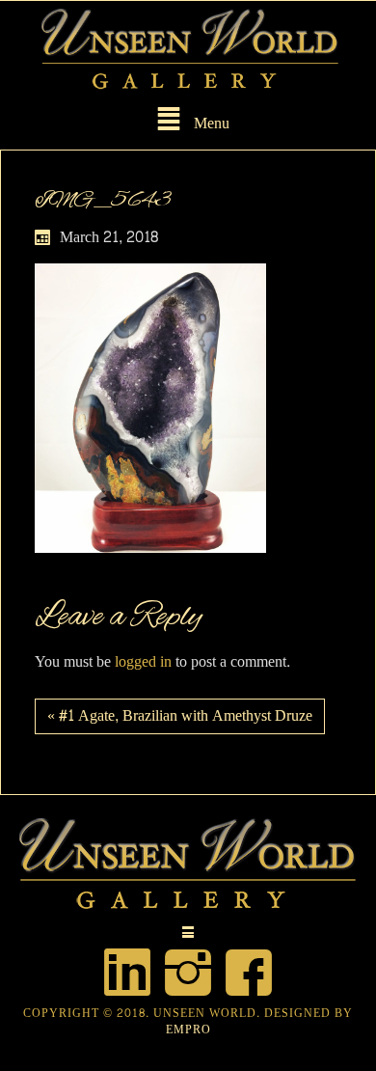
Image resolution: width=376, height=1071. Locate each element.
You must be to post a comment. (162, 662)
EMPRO (188, 1029)
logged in (143, 661)
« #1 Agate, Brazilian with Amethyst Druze (179, 715)
